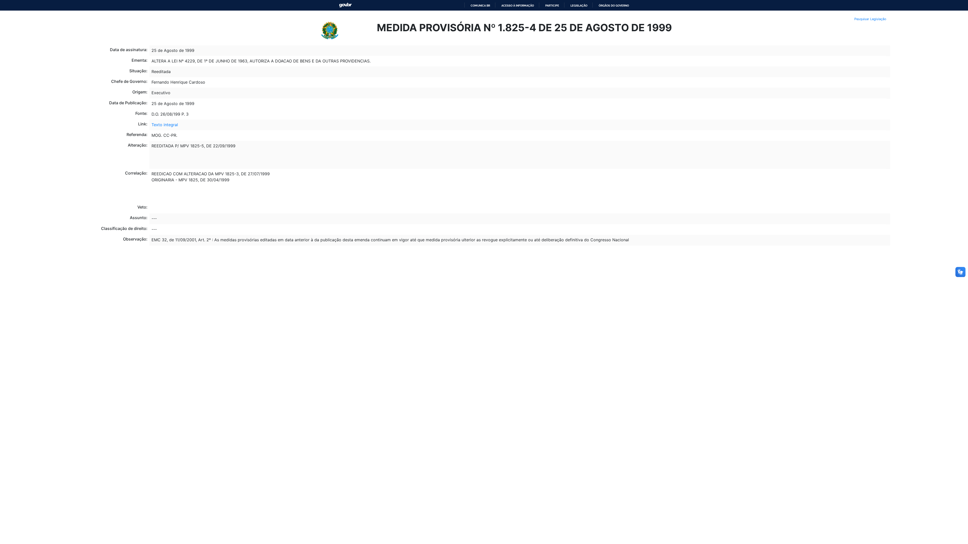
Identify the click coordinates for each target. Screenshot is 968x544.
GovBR (345, 5)
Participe (552, 5)
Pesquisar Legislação (870, 19)
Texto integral (165, 124)
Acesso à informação (517, 5)
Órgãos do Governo (614, 5)
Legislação (578, 5)
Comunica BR (480, 5)
